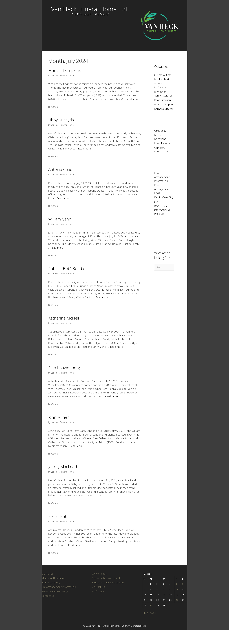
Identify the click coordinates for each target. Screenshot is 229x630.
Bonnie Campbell (164, 104)
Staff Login (98, 591)
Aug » (153, 612)
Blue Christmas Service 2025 (108, 582)
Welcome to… (99, 573)
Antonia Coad (60, 169)
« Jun (145, 612)
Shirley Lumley (162, 74)
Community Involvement (106, 578)
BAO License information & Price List (162, 209)
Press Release (162, 143)
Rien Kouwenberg (64, 367)
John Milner (58, 417)
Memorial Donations (53, 578)
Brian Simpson (162, 100)
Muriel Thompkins (64, 70)
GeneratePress (138, 625)
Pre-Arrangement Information (162, 177)
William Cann (59, 219)
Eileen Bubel (59, 516)
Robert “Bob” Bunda (66, 268)
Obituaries (160, 130)
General (55, 106)
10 (164, 589)
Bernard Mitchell (164, 109)
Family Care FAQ (163, 197)
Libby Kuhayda (61, 120)
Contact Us (48, 595)
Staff (156, 201)
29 (151, 605)
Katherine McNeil (63, 318)
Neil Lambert (161, 79)
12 (177, 589)
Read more (132, 99)
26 (177, 600)
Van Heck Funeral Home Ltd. (90, 9)
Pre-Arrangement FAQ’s (162, 188)
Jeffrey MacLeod (62, 466)
